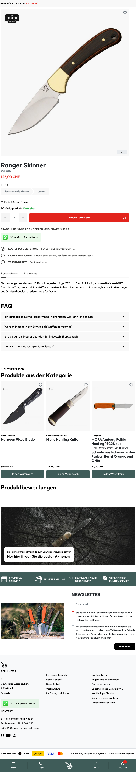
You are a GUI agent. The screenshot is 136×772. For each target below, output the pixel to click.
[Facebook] (2, 735)
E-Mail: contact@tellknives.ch (17, 718)
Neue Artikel (53, 684)
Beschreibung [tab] (9, 273)
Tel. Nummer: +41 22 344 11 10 (17, 723)
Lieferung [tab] (30, 273)
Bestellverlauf (54, 679)
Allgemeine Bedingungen (105, 679)
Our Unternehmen (102, 684)
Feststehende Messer (16, 191)
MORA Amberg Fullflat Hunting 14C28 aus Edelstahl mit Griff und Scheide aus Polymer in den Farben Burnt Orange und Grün (113, 450)
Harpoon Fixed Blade (18, 439)
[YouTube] (8, 735)
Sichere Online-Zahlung (105, 698)
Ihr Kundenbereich (56, 674)
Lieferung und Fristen (58, 693)
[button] (41, 766)
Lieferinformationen (16, 202)
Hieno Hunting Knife (62, 439)
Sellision (88, 753)
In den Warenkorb (79, 217)
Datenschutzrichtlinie (103, 702)
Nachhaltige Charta (103, 693)
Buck (4, 185)
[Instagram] (14, 735)
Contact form (99, 674)
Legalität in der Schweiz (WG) (108, 688)
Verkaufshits (53, 688)
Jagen (41, 191)
